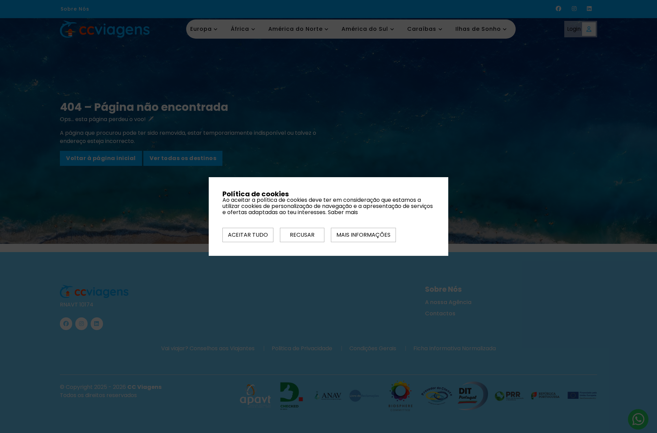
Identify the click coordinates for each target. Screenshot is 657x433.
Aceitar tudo (248, 235)
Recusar (302, 235)
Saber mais (343, 212)
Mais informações (363, 235)
